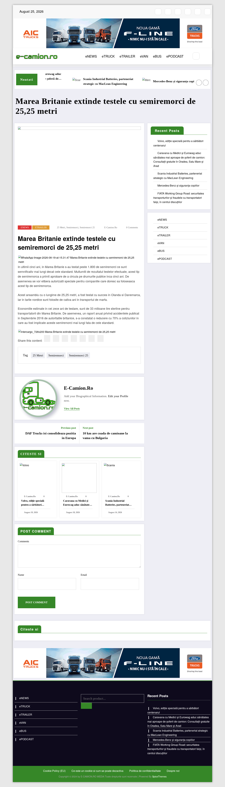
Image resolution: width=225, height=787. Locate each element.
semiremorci (72, 227)
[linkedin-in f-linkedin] (207, 11)
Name (21, 574)
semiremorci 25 (87, 227)
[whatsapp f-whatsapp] (197, 11)
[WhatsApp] (91, 338)
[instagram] (168, 11)
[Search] (196, 56)
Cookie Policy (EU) (54, 771)
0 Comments (132, 227)
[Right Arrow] (206, 82)
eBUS (157, 56)
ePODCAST (174, 56)
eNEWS (91, 56)
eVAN (144, 56)
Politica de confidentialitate (145, 771)
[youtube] (178, 11)
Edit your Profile (118, 396)
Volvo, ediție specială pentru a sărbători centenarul (32, 503)
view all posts (72, 408)
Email (84, 574)
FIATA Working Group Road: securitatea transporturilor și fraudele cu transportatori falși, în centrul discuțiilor (178, 197)
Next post (88, 427)
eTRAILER (127, 56)
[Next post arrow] (139, 433)
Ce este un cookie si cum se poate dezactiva (97, 771)
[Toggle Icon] (206, 56)
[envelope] (74, 338)
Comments (23, 541)
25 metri (61, 227)
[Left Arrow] (199, 82)
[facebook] (47, 338)
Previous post (68, 427)
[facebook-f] (158, 11)
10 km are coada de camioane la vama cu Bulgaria (105, 435)
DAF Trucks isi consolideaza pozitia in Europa (50, 435)
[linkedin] (65, 338)
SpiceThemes (159, 776)
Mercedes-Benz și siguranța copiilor (165, 81)
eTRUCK (108, 56)
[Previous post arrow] (19, 433)
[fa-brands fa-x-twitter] (187, 11)
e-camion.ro (110, 227)
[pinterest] (83, 338)
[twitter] (56, 338)
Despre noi (173, 771)
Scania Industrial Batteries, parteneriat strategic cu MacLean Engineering (97, 81)
